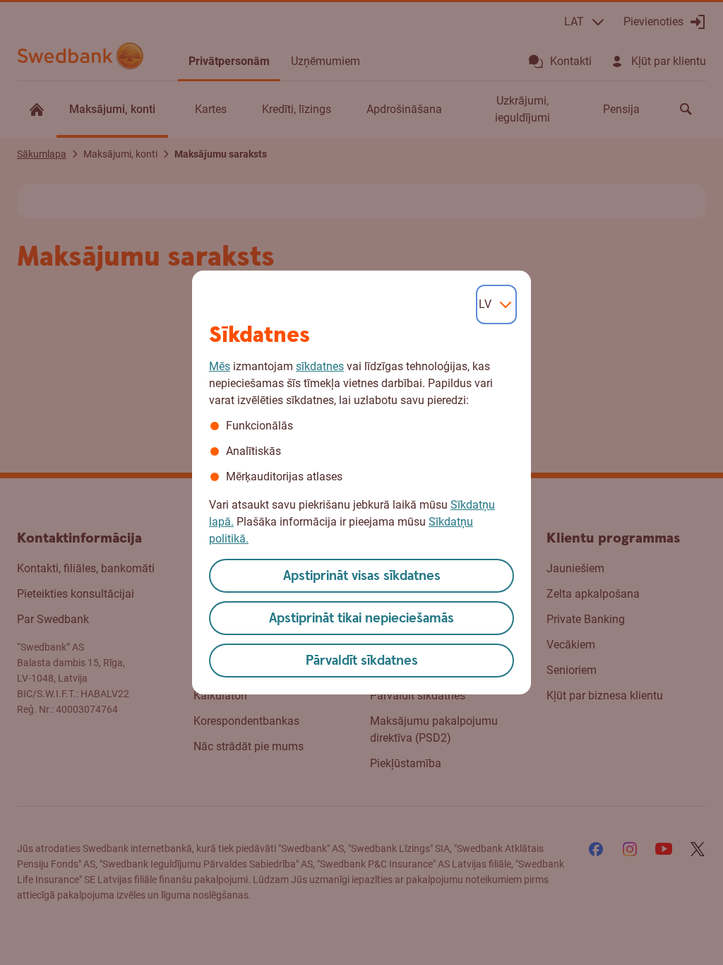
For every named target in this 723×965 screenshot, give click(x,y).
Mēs (219, 366)
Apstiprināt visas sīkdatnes (362, 576)
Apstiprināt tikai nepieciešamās (361, 618)
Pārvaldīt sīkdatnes (362, 661)
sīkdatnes (320, 366)
